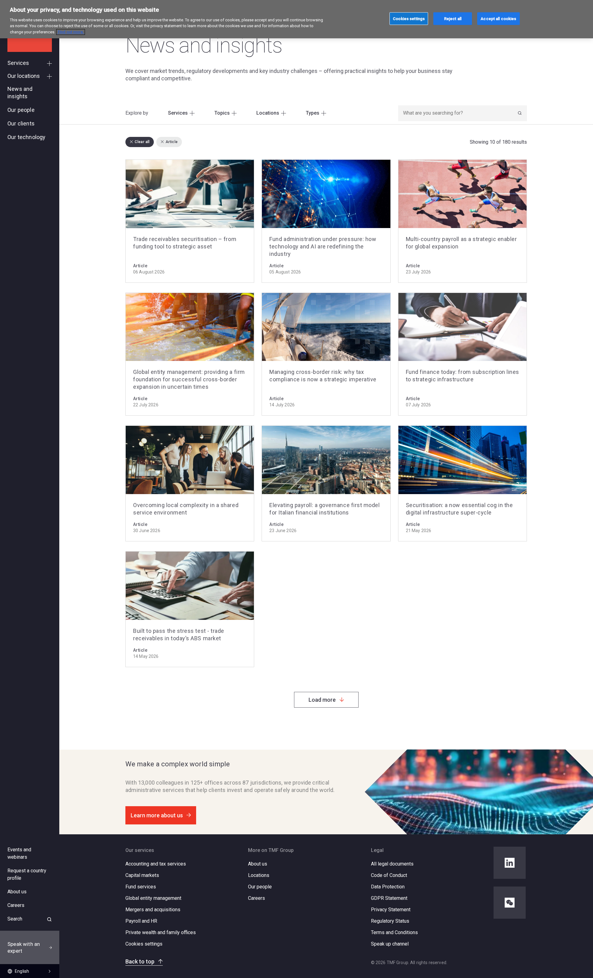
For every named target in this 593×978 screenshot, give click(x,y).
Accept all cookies (498, 18)
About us (257, 864)
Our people (260, 887)
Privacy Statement (390, 909)
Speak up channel (390, 944)
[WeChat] (510, 903)
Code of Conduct (389, 875)
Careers (256, 898)
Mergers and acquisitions (152, 909)
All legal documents (392, 864)
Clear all (142, 142)
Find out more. (70, 32)
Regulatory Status (390, 921)
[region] (296, 19)
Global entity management (153, 898)
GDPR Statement (389, 898)
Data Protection (388, 887)
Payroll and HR (141, 921)
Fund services (140, 887)
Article (172, 142)
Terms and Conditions (394, 932)
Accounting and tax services (155, 864)
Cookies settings (143, 944)
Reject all (452, 18)
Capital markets (142, 875)
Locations (258, 875)
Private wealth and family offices (160, 932)
